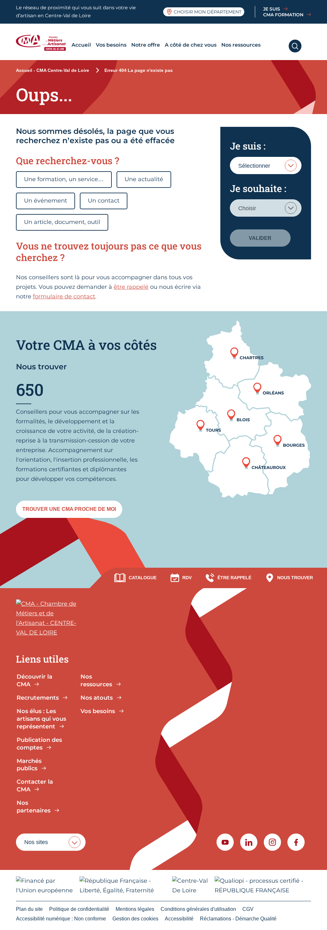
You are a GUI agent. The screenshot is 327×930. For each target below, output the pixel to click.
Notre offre (145, 45)
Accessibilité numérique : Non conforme (61, 918)
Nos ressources (241, 45)
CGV (248, 909)
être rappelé (131, 286)
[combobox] (265, 165)
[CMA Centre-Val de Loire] (42, 42)
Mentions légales (135, 909)
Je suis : (247, 146)
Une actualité (144, 179)
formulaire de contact (64, 296)
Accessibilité (179, 918)
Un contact (103, 200)
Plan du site (29, 909)
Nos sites (36, 842)
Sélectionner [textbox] (254, 166)
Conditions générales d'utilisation (198, 909)
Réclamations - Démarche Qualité (238, 918)
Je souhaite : (258, 188)
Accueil (81, 45)
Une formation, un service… (64, 179)
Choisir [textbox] (247, 208)
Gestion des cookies (135, 918)
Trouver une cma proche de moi (69, 509)
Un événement (45, 200)
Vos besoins (111, 45)
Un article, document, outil (62, 222)
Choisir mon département (207, 12)
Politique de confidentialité (79, 909)
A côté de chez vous (191, 45)
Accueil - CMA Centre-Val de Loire (52, 70)
